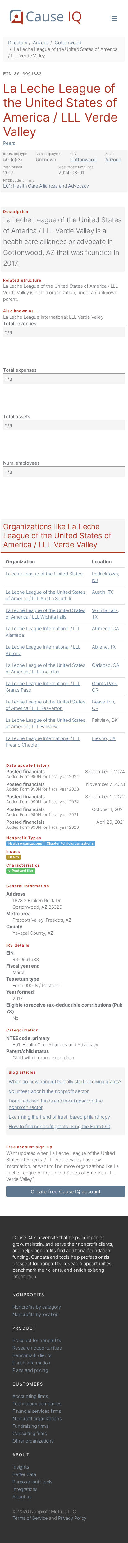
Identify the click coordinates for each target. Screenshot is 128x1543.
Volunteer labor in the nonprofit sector (49, 1091)
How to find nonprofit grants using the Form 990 (59, 1126)
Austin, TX (102, 592)
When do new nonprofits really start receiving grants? (65, 1081)
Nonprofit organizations (37, 1418)
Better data (24, 1474)
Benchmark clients (31, 1355)
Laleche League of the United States (44, 574)
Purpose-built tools (32, 1482)
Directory (17, 43)
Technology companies (37, 1404)
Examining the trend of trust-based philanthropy (59, 1117)
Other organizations (33, 1441)
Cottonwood (68, 43)
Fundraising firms (30, 1426)
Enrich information (31, 1363)
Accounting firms (30, 1396)
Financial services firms (36, 1411)
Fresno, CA (104, 738)
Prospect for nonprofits (36, 1340)
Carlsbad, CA (105, 665)
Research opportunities (37, 1348)
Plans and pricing (30, 1370)
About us (22, 1497)
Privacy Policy (72, 1518)
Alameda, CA (105, 629)
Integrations (25, 1489)
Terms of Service (30, 1518)
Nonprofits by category (36, 1307)
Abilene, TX (104, 647)
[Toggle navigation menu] (114, 18)
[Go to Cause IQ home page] (45, 17)
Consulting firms (29, 1433)
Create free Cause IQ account (66, 1191)
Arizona (41, 43)
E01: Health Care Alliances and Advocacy (46, 186)
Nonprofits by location (35, 1314)
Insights (20, 1467)
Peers (9, 143)
